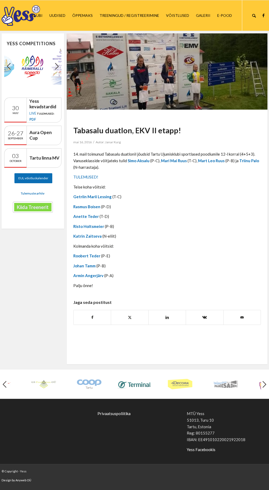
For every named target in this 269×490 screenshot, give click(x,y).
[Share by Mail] (242, 317)
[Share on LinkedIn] (167, 317)
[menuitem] (37, 15)
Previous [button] (9, 66)
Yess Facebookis (201, 449)
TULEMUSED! (85, 177)
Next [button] (57, 66)
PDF (32, 119)
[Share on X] (129, 317)
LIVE (32, 113)
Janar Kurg (113, 142)
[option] (32, 66)
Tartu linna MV (44, 158)
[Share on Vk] (204, 317)
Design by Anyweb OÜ (16, 480)
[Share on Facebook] (92, 317)
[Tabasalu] (167, 71)
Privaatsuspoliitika (114, 413)
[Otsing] (254, 15)
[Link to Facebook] (263, 15)
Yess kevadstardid (42, 104)
